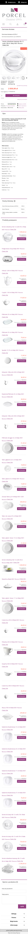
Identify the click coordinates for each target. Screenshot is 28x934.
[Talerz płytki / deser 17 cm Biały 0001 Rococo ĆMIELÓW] (8, 608)
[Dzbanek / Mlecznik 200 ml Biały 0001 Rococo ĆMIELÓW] (8, 382)
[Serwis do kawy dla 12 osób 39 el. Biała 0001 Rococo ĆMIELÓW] (8, 846)
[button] (3, 24)
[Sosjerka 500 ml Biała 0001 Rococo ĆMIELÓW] (8, 674)
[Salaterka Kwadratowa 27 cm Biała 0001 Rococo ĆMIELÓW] (8, 803)
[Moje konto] (17, 24)
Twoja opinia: (5, 894)
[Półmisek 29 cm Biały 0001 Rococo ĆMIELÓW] (8, 322)
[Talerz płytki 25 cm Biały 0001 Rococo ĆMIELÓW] (8, 487)
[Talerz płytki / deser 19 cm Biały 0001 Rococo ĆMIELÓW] (8, 548)
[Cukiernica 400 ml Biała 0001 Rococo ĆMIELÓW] (8, 696)
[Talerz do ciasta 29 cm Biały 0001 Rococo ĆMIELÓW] (8, 526)
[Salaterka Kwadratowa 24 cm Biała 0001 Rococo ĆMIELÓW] (8, 759)
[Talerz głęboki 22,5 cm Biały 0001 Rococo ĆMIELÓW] (8, 468)
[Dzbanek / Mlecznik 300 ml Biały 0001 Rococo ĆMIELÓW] (8, 426)
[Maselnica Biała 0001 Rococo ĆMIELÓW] (8, 586)
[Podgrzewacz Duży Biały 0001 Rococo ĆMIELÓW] (8, 259)
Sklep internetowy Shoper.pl (14, 933)
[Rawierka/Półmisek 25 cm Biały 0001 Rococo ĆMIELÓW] (8, 404)
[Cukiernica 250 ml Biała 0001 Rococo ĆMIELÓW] (8, 630)
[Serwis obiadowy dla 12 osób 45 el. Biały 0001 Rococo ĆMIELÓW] (8, 237)
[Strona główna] (14, 13)
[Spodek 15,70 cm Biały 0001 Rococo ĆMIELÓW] (8, 360)
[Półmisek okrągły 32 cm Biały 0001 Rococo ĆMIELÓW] (8, 448)
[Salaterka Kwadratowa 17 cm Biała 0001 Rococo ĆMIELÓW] (8, 781)
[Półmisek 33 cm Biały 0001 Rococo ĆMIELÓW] (8, 340)
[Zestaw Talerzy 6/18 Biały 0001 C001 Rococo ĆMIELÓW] (8, 505)
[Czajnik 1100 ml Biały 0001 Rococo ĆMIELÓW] (8, 302)
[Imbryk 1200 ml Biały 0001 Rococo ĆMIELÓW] (8, 281)
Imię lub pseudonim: (7, 888)
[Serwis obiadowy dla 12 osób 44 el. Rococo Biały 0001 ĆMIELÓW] (8, 568)
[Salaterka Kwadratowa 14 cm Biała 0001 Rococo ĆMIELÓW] (8, 737)
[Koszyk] (24, 24)
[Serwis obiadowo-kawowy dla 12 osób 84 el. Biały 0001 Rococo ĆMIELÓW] (8, 868)
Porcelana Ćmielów (10, 105)
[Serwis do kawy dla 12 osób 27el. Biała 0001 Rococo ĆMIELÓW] (8, 825)
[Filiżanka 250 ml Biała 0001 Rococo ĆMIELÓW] (8, 652)
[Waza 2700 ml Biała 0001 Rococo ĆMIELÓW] (8, 716)
